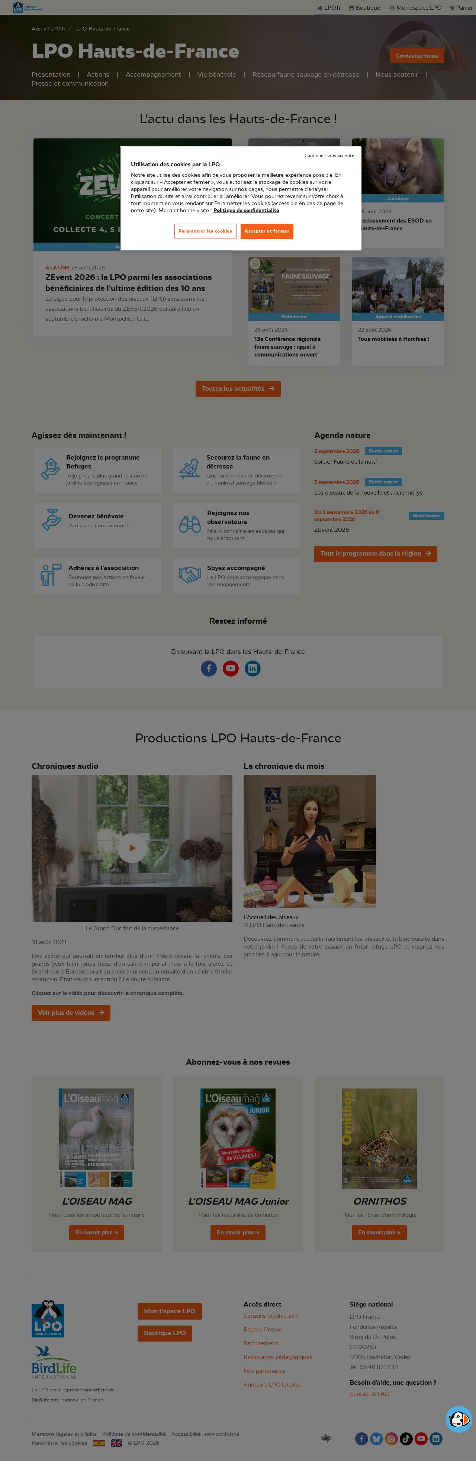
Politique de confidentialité (246, 211)
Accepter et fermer (267, 231)
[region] (240, 198)
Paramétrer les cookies (205, 231)
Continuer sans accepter (330, 155)
